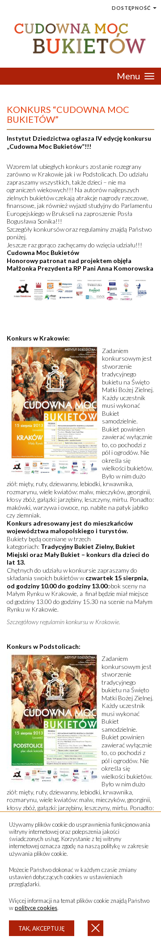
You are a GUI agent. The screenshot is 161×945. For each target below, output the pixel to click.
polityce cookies (36, 907)
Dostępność (132, 8)
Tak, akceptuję (41, 928)
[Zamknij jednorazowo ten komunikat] (95, 928)
